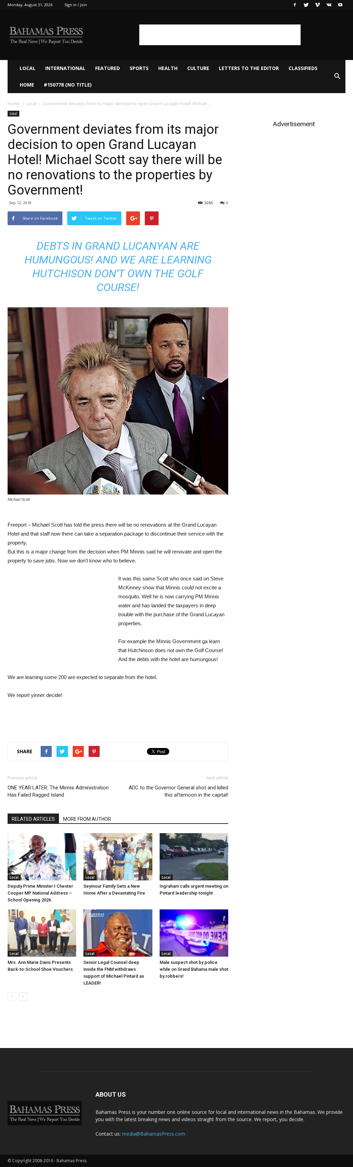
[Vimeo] (317, 5)
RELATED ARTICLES (33, 819)
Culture (198, 68)
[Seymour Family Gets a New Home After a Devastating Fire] (117, 856)
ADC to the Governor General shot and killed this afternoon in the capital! (178, 791)
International (65, 68)
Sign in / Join (75, 4)
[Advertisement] (220, 34)
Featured (107, 68)
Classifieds (303, 68)
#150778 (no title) (68, 84)
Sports (139, 68)
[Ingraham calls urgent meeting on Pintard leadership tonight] (194, 856)
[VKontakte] (329, 5)
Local (28, 68)
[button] (337, 76)
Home (27, 84)
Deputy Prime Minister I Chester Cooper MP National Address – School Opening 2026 (40, 893)
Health (168, 68)
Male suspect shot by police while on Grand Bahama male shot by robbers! (194, 969)
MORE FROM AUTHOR (87, 819)
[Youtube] (340, 5)
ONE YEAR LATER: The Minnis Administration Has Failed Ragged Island (58, 791)
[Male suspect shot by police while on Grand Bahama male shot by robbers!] (194, 933)
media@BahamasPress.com (153, 1133)
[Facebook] (295, 5)
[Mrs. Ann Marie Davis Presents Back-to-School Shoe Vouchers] (42, 933)
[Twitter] (306, 5)
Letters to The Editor (249, 68)
